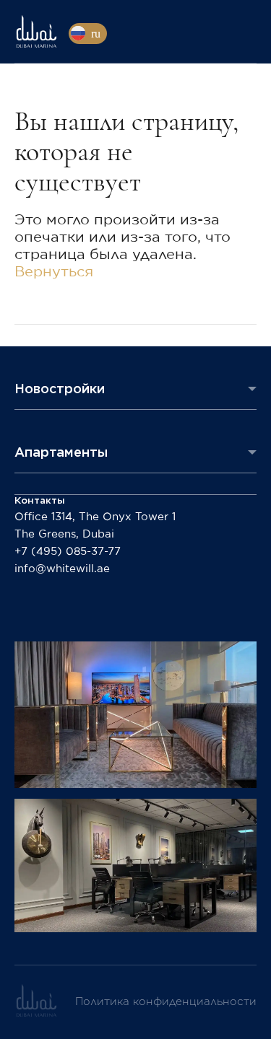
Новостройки (59, 388)
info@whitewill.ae (62, 569)
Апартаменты (61, 452)
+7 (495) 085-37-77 (67, 551)
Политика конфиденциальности (166, 1001)
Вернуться (53, 272)
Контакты (39, 500)
